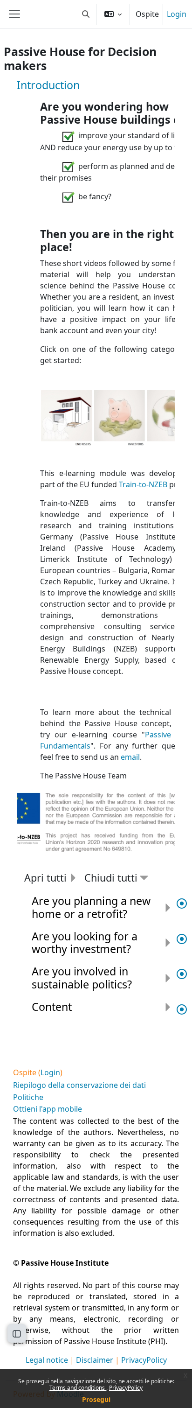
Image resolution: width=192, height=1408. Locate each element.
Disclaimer (94, 1360)
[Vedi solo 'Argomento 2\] (181, 939)
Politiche (28, 1097)
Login (176, 14)
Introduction (48, 84)
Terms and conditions (77, 1388)
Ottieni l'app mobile (47, 1109)
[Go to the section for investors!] (119, 418)
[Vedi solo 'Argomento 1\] (181, 904)
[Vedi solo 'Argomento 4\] (181, 1009)
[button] (85, 14)
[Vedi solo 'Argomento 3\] (181, 974)
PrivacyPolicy (126, 1388)
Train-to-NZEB (143, 484)
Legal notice (47, 1360)
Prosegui (96, 1399)
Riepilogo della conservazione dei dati (79, 1085)
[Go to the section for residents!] (67, 418)
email (130, 757)
